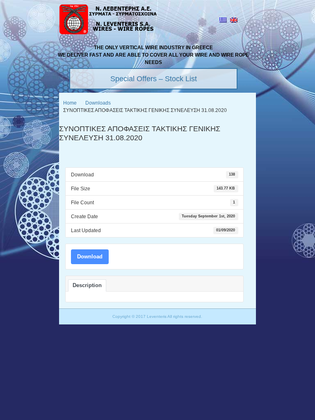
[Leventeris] (108, 20)
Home (70, 103)
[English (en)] (233, 21)
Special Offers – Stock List (153, 79)
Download (90, 256)
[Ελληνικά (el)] (223, 21)
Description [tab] (87, 285)
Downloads (98, 103)
